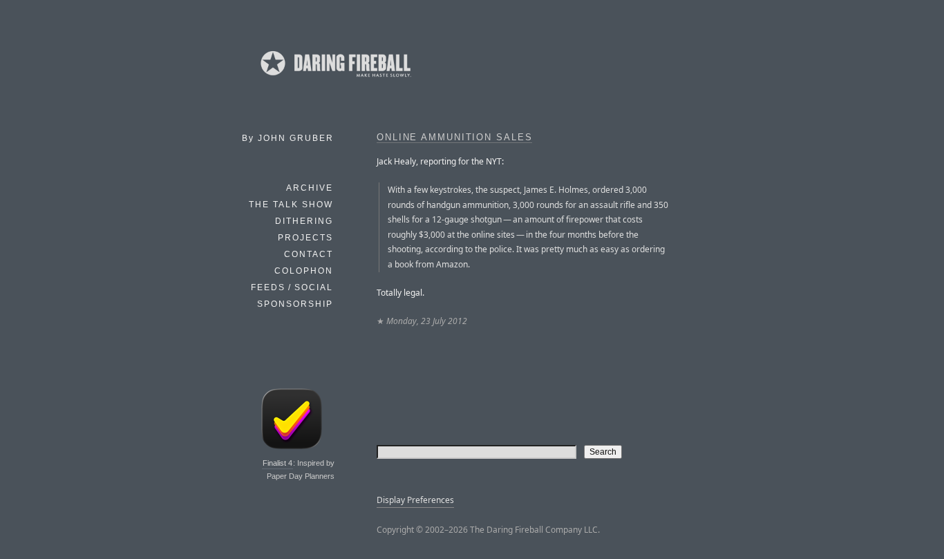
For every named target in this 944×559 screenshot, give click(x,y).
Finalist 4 (277, 463)
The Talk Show (291, 204)
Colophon (303, 271)
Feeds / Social (292, 287)
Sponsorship (295, 304)
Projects (305, 238)
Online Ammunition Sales (454, 137)
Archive (309, 188)
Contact (308, 254)
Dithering (304, 221)
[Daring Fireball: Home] (334, 79)
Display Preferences (415, 500)
